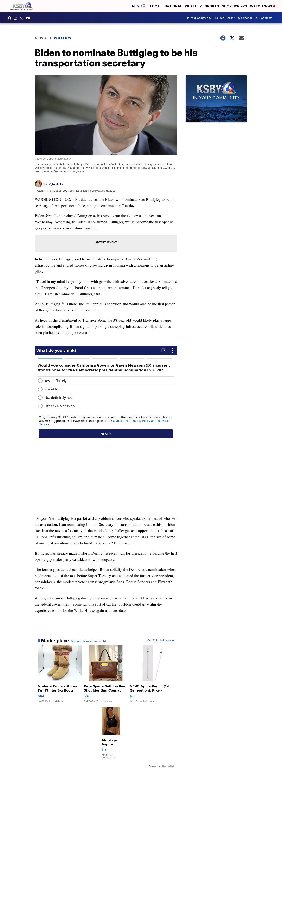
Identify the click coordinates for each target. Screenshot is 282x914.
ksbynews (10, 18)
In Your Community (199, 18)
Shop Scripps (234, 6)
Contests (266, 18)
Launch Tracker (225, 18)
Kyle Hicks (56, 184)
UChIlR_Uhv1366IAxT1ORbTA (29, 18)
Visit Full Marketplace (160, 640)
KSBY (22, 18)
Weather (193, 6)
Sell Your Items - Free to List (88, 641)
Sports (212, 6)
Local (155, 6)
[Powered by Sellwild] (168, 766)
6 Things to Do (247, 18)
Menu (137, 6)
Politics (62, 38)
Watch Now (261, 6)
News (40, 38)
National (173, 6)
